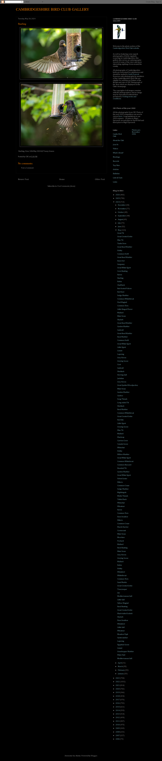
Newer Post (23, 179)
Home (62, 179)
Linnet (119, 351)
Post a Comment (27, 168)
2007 (118, 735)
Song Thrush (122, 399)
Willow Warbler (123, 454)
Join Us (115, 145)
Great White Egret (124, 268)
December (122, 205)
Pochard (120, 541)
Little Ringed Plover (125, 309)
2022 (118, 682)
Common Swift (123, 254)
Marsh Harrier (122, 527)
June (120, 226)
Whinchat (121, 448)
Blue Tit (120, 240)
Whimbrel (121, 572)
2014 (118, 710)
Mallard (120, 313)
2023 (118, 678)
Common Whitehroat (125, 461)
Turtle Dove (121, 243)
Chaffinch (121, 285)
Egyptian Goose (123, 645)
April (120, 663)
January (121, 674)
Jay (118, 593)
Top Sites (116, 165)
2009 (118, 728)
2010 (118, 725)
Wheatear (121, 506)
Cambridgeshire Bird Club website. (126, 48)
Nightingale (121, 492)
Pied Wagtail (122, 302)
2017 (118, 700)
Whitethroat (121, 575)
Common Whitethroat (125, 299)
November (122, 209)
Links (115, 182)
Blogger (94, 756)
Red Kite (120, 420)
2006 (118, 739)
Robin (119, 281)
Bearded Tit (121, 468)
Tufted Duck (122, 499)
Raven (119, 275)
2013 (118, 714)
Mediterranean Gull (124, 596)
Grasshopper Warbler (125, 651)
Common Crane (123, 486)
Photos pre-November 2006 (136, 132)
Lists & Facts (117, 178)
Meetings (116, 157)
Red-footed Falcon (124, 288)
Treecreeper (122, 589)
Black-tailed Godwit (124, 613)
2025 (118, 198)
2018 (118, 696)
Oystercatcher (122, 638)
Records (116, 161)
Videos (115, 149)
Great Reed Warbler (124, 247)
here (120, 116)
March (120, 666)
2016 (118, 703)
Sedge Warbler (123, 295)
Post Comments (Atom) (66, 186)
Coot (119, 364)
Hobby (119, 250)
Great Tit (120, 233)
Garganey (121, 264)
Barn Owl (121, 261)
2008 (118, 732)
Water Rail (121, 655)
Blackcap (120, 437)
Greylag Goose (122, 361)
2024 (118, 202)
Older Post (100, 179)
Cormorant (121, 530)
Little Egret (121, 347)
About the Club (118, 140)
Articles (116, 169)
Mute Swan (121, 316)
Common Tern (122, 306)
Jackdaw (120, 378)
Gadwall (120, 330)
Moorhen (121, 537)
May (120, 230)
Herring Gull (122, 375)
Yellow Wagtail (123, 603)
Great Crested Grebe (124, 236)
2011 (118, 721)
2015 (118, 707)
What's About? (118, 153)
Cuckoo (120, 396)
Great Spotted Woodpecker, (127, 385)
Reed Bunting (122, 548)
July (119, 223)
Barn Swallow (122, 517)
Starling (120, 278)
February (121, 670)
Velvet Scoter (122, 479)
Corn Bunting (122, 271)
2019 (118, 692)
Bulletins (116, 174)
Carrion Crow (122, 441)
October (121, 212)
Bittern (120, 482)
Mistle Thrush (122, 496)
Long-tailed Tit (123, 403)
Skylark (120, 320)
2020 (118, 689)
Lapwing (120, 354)
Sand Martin (122, 582)
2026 (118, 195)
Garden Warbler (123, 326)
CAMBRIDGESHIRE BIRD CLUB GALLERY (52, 9)
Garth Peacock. (133, 74)
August (120, 219)
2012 (118, 717)
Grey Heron (121, 358)
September (122, 216)
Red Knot (120, 292)
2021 (118, 685)
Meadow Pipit (122, 634)
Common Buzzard (124, 465)
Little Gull (121, 600)
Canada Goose (122, 444)
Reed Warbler (122, 337)
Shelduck (120, 371)
